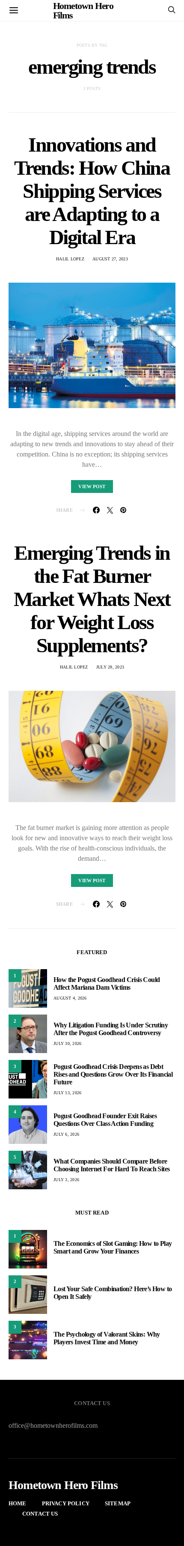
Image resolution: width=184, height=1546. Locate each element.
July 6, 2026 (66, 1134)
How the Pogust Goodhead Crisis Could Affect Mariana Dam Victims (106, 983)
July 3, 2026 (66, 1179)
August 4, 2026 (70, 998)
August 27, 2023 (110, 259)
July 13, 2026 (67, 1092)
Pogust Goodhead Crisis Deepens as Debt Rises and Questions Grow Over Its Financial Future (112, 1074)
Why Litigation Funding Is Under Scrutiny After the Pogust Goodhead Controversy (110, 1028)
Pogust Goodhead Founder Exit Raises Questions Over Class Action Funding (105, 1119)
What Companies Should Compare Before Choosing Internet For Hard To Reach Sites (111, 1165)
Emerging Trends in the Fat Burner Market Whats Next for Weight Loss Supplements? (92, 599)
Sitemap (118, 1503)
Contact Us (40, 1513)
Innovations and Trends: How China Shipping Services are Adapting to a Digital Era (91, 190)
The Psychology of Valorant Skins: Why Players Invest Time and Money (106, 1338)
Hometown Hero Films (63, 1485)
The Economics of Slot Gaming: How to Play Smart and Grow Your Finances (112, 1247)
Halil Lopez (70, 259)
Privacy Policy (65, 1503)
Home (18, 1503)
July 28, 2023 (110, 667)
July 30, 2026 (67, 1043)
